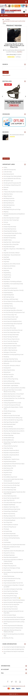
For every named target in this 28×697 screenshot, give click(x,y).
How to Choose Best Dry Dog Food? (12, 483)
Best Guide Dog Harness (9, 205)
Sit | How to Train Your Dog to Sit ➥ (11, 604)
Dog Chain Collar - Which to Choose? (12, 242)
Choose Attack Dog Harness (10, 229)
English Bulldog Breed (9, 294)
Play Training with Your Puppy (10, 595)
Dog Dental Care (7, 457)
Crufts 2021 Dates (8, 171)
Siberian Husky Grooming (9, 513)
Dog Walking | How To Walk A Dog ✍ (12, 597)
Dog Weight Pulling (8, 470)
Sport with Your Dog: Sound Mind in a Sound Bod (14, 387)
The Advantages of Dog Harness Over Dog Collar (14, 518)
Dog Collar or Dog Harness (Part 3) (11, 452)
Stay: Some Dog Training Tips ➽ (11, 609)
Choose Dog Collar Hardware (10, 231)
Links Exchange (7, 542)
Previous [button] (2, 96)
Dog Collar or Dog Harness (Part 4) (11, 454)
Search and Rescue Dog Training (11, 379)
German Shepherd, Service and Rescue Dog (13, 301)
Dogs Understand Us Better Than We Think (13, 583)
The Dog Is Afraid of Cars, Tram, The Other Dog (14, 398)
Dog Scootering (7, 272)
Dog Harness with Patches (9, 266)
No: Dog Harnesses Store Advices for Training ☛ (14, 619)
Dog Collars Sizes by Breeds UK (11, 557)
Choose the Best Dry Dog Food (10, 446)
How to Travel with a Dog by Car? (11, 341)
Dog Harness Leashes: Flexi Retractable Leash (14, 550)
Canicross (6, 222)
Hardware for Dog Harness (10, 308)
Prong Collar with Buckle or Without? (12, 365)
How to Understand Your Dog (10, 343)
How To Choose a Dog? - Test (10, 314)
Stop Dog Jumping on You (9, 515)
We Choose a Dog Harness (10, 533)
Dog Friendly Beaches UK (9, 580)
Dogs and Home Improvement (10, 288)
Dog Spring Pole (7, 277)
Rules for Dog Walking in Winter (11, 593)
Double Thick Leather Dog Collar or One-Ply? (14, 290)
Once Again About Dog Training (11, 359)
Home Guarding (7, 570)
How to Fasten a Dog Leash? (10, 487)
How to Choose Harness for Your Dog (12, 578)
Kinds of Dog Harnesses (9, 576)
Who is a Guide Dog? (8, 426)
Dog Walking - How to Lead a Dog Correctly (13, 283)
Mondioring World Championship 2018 (12, 183)
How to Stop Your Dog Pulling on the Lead (13, 330)
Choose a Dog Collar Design (10, 226)
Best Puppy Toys (7, 207)
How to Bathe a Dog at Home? (10, 477)
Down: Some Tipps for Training (10, 606)
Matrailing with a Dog (8, 638)
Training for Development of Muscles (12, 405)
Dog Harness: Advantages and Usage (12, 568)
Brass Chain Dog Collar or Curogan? (11, 217)
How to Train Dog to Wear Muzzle (11, 334)
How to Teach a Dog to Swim (10, 496)
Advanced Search (6, 75)
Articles (5, 167)
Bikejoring (6, 211)
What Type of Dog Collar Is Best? (11, 422)
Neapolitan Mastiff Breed (9, 504)
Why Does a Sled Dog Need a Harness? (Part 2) (14, 431)
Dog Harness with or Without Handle (12, 263)
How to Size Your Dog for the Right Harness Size (14, 647)
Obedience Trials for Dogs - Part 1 (11, 507)
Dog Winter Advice (8, 472)
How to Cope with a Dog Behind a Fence (13, 321)
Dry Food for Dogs (8, 531)
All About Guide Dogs (8, 435)
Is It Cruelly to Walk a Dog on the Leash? (12, 502)
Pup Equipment (7, 367)
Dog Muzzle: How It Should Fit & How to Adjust (14, 463)
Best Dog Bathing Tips (9, 440)
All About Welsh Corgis (9, 437)
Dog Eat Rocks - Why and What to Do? (12, 255)
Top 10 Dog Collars (8, 522)
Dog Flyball (6, 257)
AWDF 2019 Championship (10, 169)
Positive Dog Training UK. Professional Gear (13, 627)
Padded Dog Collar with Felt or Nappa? (12, 361)
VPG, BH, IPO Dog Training (9, 411)
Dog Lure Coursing (8, 268)
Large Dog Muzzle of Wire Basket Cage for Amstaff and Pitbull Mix (14, 45)
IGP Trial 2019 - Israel (8, 180)
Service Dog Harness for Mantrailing (12, 383)
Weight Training (7, 413)
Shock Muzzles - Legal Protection (11, 385)
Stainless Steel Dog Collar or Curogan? (12, 396)
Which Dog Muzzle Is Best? (9, 424)
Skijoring (6, 189)
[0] (24, 12)
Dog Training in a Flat (8, 468)
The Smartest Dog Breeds (9, 520)
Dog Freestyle (7, 259)
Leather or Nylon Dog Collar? (10, 347)
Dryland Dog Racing (8, 292)
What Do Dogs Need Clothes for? (11, 535)
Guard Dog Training (8, 303)
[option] (14, 96)
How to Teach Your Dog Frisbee (11, 591)
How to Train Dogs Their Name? (11, 336)
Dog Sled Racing (7, 275)
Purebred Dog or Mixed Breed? (10, 511)
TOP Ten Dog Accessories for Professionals (13, 625)
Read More (19, 51)
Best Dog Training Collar (9, 200)
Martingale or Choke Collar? (10, 352)
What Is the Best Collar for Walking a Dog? (13, 417)
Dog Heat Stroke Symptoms (10, 461)
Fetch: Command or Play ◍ (10, 615)
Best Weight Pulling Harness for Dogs (12, 209)
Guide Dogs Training (8, 306)
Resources (6, 187)
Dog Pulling (6, 270)
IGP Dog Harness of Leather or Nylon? (12, 345)
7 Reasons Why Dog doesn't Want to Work (13, 191)
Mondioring (6, 356)
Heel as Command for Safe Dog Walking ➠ (13, 602)
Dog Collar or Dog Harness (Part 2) (11, 450)
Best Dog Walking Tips (9, 202)
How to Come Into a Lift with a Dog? (12, 485)
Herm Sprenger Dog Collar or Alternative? (13, 310)
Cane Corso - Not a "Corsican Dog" (11, 220)
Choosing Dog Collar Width (10, 235)
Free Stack (6, 540)
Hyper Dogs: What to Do (9, 500)
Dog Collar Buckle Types (9, 246)
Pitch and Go (6, 363)
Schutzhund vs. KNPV (8, 376)
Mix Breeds (7, 19)
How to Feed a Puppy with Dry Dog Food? (13, 323)
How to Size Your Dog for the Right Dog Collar (14, 649)
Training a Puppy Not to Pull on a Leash (12, 402)
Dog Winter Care (7, 474)
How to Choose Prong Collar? (10, 319)
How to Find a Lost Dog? (9, 325)
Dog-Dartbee (7, 286)
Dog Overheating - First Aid (10, 466)
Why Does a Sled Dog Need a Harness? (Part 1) (14, 428)
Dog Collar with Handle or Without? (11, 252)
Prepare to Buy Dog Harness (10, 565)
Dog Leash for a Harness (9, 553)
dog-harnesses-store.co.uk (18, 686)
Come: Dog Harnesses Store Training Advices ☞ (14, 617)
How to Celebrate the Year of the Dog (12, 178)
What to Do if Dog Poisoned (10, 527)
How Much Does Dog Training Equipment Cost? (14, 312)
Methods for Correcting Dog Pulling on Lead (13, 354)
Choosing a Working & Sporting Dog (12, 538)
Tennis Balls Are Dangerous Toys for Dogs (13, 589)
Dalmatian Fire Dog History (10, 237)
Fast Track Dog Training (9, 297)
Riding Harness (7, 372)
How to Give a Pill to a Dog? (10, 328)
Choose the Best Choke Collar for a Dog (12, 233)
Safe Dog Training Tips (9, 374)
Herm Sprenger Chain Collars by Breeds (12, 176)
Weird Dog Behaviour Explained (11, 524)
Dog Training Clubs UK (9, 174)
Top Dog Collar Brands (9, 400)
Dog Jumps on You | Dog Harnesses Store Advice (14, 544)
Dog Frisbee (6, 261)
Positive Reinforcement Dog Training (12, 509)
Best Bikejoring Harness (9, 198)
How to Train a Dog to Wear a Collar (12, 332)
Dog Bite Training (7, 240)
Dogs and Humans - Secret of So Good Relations (14, 600)
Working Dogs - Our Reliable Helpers (12, 433)
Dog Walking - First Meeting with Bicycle (12, 281)
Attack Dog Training (8, 194)
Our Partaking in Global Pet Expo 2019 (12, 185)
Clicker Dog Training (8, 448)
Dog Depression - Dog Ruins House (11, 459)
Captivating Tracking (8, 563)
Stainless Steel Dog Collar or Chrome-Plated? (14, 394)
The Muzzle (6, 529)
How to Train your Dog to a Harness (11, 339)
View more (6, 158)
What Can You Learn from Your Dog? (12, 415)
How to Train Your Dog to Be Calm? (11, 498)
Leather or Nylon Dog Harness (10, 350)
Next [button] (25, 96)
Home (3, 19)
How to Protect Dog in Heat (10, 489)
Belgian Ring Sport (8, 196)
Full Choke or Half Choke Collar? (11, 299)
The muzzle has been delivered (17, 134)
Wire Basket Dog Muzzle (9, 555)
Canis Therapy (7, 224)
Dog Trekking (7, 279)
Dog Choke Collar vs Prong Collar (11, 244)
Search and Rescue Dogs (9, 381)
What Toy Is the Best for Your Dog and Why (13, 420)
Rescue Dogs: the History (9, 370)
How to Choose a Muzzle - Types (11, 317)
